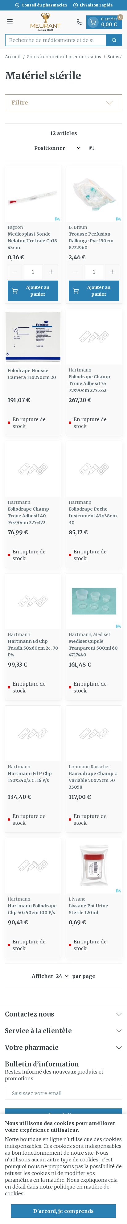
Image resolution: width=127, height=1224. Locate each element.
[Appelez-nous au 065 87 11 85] (79, 22)
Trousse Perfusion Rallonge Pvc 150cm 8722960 (91, 240)
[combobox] (56, 40)
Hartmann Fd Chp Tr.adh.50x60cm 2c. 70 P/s (33, 648)
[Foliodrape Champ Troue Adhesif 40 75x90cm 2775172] (33, 469)
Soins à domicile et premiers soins (64, 57)
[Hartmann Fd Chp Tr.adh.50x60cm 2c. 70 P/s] (33, 601)
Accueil (13, 57)
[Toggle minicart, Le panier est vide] (93, 22)
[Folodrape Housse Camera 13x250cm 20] (33, 336)
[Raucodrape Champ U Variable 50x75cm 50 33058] (94, 733)
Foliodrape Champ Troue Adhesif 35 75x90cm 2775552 (89, 383)
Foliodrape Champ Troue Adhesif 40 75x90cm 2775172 (28, 515)
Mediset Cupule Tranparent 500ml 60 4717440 (93, 648)
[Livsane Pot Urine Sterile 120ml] (94, 865)
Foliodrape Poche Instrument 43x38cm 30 (93, 515)
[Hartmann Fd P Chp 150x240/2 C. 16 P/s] (33, 733)
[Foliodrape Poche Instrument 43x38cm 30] (94, 469)
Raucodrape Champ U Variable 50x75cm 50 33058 (93, 780)
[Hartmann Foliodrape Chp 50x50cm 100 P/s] (33, 865)
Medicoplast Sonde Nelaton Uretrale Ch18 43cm (32, 240)
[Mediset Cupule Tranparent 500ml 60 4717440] (94, 601)
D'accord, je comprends (63, 1211)
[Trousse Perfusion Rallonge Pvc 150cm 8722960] (94, 194)
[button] (63, 102)
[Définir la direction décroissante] (91, 148)
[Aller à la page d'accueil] (45, 22)
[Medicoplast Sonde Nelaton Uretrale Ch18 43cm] (33, 194)
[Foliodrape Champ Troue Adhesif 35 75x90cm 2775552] (94, 336)
